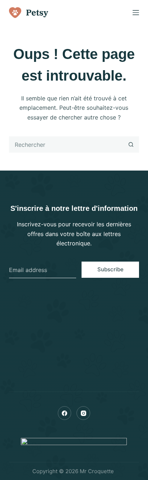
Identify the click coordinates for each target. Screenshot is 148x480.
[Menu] (136, 12)
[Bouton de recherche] (131, 144)
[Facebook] (64, 413)
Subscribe (110, 269)
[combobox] (66, 144)
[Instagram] (83, 413)
